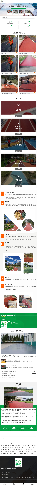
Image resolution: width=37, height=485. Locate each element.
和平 (6, 447)
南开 (13, 447)
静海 (3, 449)
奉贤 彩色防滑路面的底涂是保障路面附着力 (8, 375)
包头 (30, 451)
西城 (6, 445)
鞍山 (32, 453)
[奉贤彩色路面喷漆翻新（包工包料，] (34, 93)
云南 (34, 443)
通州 (23, 445)
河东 (8, 447)
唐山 (11, 449)
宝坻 (31, 447)
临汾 (22, 451)
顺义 (26, 445)
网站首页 (4, 484)
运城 (17, 451)
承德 (26, 449)
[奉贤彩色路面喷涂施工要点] (34, 53)
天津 (27, 443)
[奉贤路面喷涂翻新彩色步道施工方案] (16, 73)
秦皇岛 (14, 449)
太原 (1, 451)
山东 (16, 443)
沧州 (29, 449)
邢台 (19, 449)
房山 (21, 445)
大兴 (30, 445)
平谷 (35, 445)
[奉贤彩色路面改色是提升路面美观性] (16, 93)
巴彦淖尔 (11, 453)
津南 (24, 447)
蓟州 (6, 449)
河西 (10, 447)
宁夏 (11, 443)
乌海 (32, 451)
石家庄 (9, 449)
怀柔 (32, 445)
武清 (29, 447)
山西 (20, 443)
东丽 (20, 447)
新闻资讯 (23, 484)
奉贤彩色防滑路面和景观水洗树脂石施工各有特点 (9, 371)
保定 (21, 449)
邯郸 (16, 449)
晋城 (10, 451)
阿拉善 (25, 453)
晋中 (15, 451)
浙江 (1, 445)
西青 (22, 447)
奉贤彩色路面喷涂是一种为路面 (6, 373)
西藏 (32, 443)
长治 (8, 451)
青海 (13, 443)
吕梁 (24, 451)
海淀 (16, 445)
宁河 (1, 449)
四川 (25, 443)
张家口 (24, 449)
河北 (15, 447)
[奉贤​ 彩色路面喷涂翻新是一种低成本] (34, 73)
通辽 (1, 453)
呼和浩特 (27, 451)
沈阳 (27, 453)
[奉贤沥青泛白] (16, 53)
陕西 (23, 443)
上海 (18, 443)
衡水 (33, 449)
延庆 (3, 447)
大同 (3, 451)
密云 (1, 447)
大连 (29, 453)
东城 (3, 445)
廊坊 (31, 449)
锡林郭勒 (21, 453)
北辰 (27, 447)
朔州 (13, 451)
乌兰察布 (15, 453)
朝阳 (8, 445)
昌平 (28, 445)
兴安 (18, 453)
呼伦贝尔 (8, 453)
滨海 (33, 447)
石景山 (13, 445)
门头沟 (19, 445)
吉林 (3, 443)
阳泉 (6, 451)
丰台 (10, 445)
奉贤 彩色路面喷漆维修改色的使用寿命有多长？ (9, 377)
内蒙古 (9, 443)
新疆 (29, 443)
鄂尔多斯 (4, 453)
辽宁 (6, 443)
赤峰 (35, 451)
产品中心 (14, 484)
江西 (1, 443)
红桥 (17, 447)
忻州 (20, 451)
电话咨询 (32, 484)
